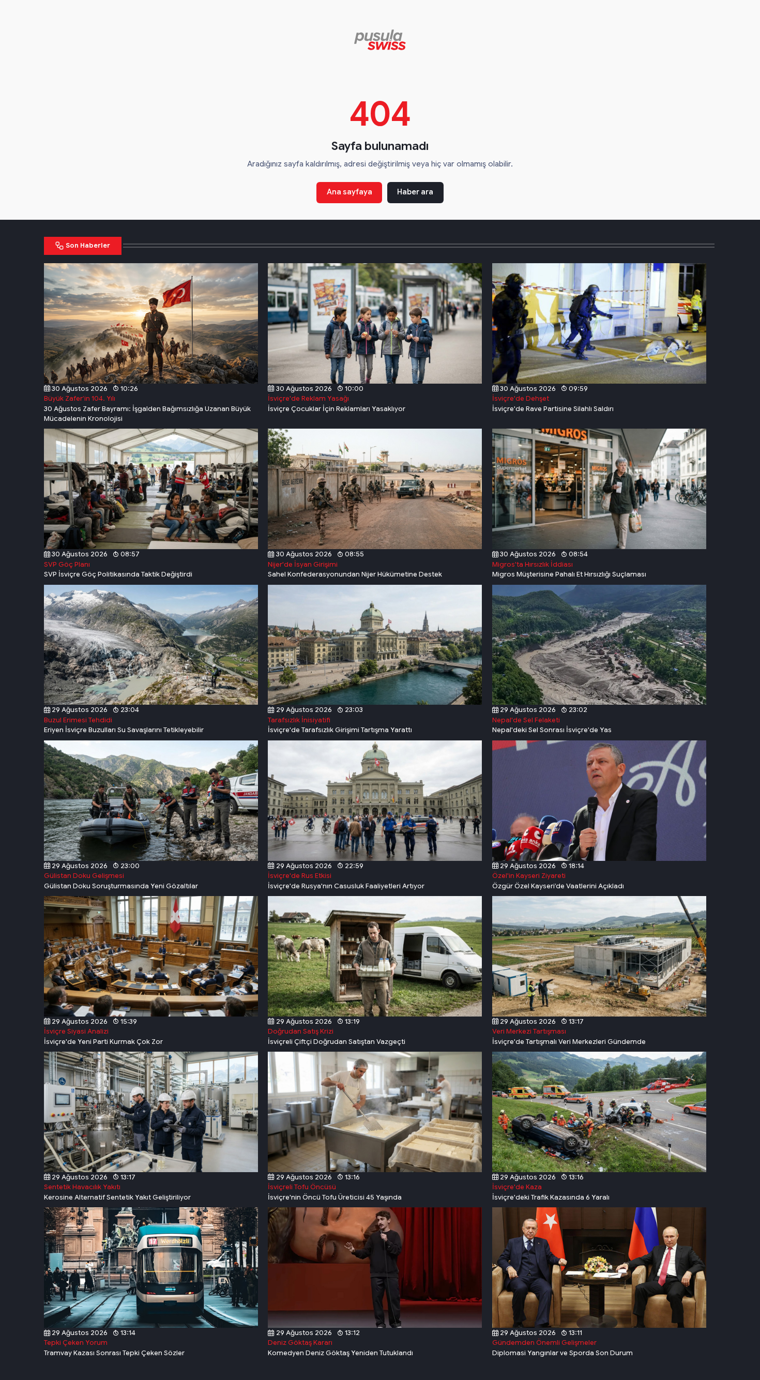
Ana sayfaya (349, 191)
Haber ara (415, 191)
